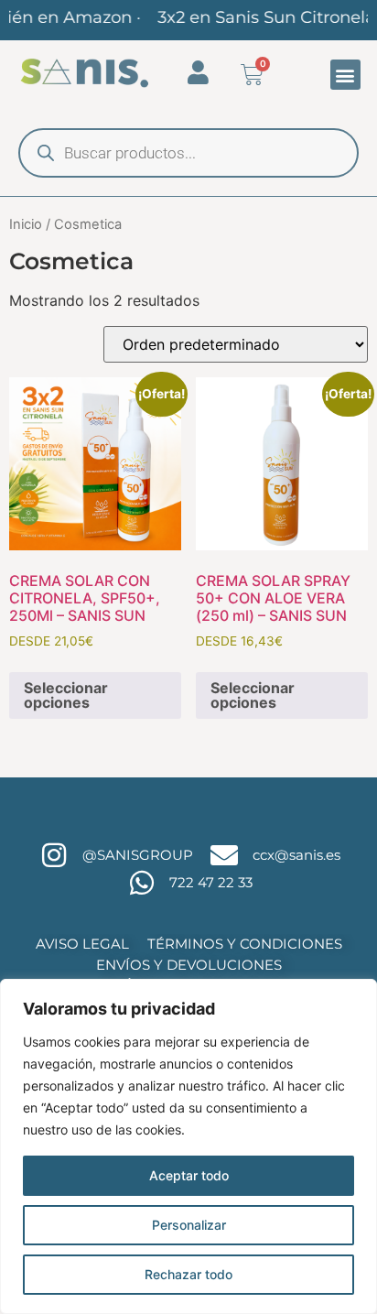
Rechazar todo (188, 1274)
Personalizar (189, 1225)
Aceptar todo (189, 1175)
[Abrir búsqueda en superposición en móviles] (188, 153)
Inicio (25, 224)
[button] (345, 75)
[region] (188, 1146)
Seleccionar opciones (66, 695)
